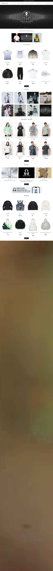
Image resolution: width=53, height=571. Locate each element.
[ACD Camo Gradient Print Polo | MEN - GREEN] (32, 158)
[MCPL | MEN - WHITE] (31, 83)
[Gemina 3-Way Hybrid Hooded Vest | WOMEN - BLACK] (32, 235)
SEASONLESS (32, 3)
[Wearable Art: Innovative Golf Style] (10, 172)
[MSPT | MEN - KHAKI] (20, 83)
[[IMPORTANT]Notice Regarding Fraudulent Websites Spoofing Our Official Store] (26, 172)
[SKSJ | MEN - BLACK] (20, 234)
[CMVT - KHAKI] (20, 215)
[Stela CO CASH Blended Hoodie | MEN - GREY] (44, 234)
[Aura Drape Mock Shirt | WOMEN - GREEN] (6, 139)
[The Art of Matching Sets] (43, 172)
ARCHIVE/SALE (23, 3)
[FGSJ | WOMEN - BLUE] (33, 64)
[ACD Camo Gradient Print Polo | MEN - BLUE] (33, 158)
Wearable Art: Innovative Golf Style (9, 180)
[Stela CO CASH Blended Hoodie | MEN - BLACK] (45, 234)
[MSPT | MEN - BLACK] (19, 83)
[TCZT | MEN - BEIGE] (33, 215)
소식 (35, 3)
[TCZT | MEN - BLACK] (32, 215)
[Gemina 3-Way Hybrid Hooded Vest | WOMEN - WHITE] (31, 235)
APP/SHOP (38, 3)
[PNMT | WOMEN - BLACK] (19, 158)
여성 (15, 3)
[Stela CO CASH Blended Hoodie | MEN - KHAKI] (46, 234)
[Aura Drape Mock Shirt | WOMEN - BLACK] (8, 139)
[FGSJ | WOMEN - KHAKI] (32, 64)
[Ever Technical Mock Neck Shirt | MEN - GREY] (31, 139)
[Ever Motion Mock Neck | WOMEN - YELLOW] (21, 139)
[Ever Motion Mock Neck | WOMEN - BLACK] (20, 139)
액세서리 (19, 3)
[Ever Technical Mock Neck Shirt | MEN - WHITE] (32, 139)
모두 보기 (26, 184)
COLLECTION (27, 3)
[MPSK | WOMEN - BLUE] (19, 64)
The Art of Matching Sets (43, 180)
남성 (13, 3)
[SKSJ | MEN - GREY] (19, 234)
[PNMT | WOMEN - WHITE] (20, 158)
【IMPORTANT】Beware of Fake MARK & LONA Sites (26, 30)
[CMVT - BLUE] (21, 215)
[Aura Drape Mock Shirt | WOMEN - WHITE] (7, 139)
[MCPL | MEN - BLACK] (32, 83)
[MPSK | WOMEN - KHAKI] (20, 64)
